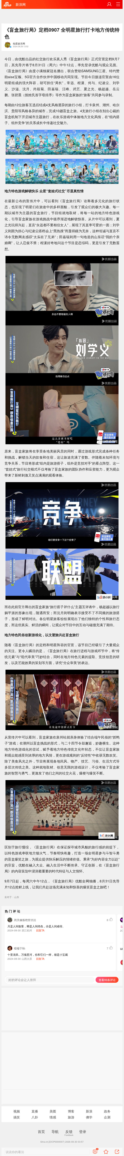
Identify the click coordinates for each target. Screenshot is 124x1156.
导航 (55, 1131)
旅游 (71, 1117)
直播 (34, 1111)
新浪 (89, 1111)
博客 (71, 1111)
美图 (53, 1111)
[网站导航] (118, 4)
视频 (16, 1111)
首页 (41, 1131)
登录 (82, 1131)
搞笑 (16, 1117)
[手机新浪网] (7, 5)
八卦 (34, 1117)
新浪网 (21, 4)
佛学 (89, 1117)
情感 (53, 1117)
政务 (107, 1111)
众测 (107, 1117)
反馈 (68, 1131)
